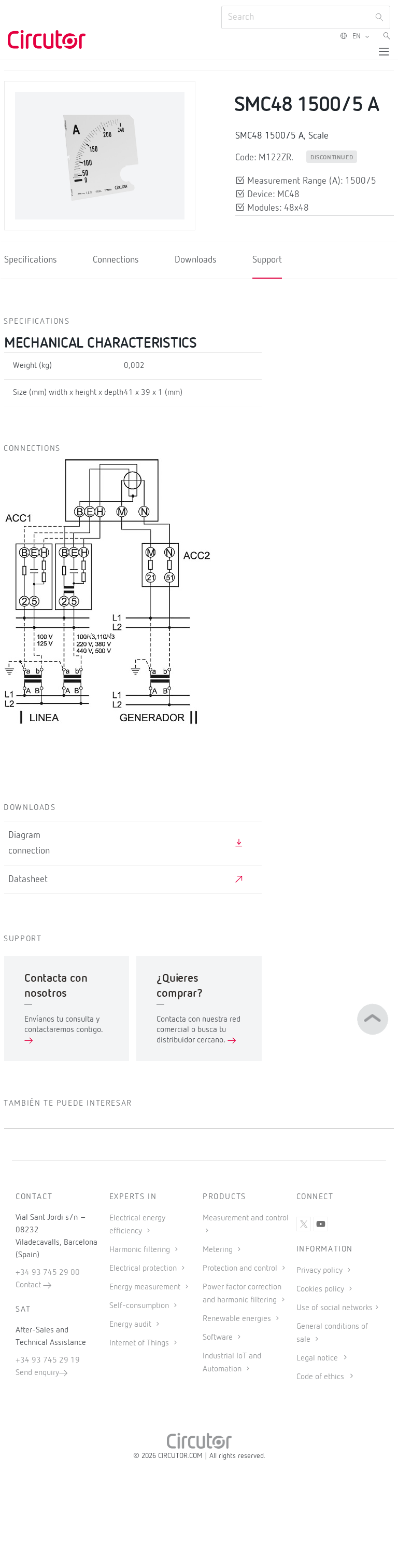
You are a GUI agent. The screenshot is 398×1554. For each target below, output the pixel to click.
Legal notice (317, 1358)
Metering (219, 1250)
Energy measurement (145, 1287)
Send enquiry (37, 1373)
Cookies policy (321, 1289)
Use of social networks (334, 1308)
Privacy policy (320, 1271)
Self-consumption (140, 1306)
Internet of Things (140, 1343)
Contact (29, 1285)
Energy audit (131, 1325)
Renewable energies (238, 1319)
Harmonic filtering (140, 1250)
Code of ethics (320, 1377)
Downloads (196, 260)
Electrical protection (144, 1268)
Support (267, 260)
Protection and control (241, 1268)
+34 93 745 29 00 (48, 1273)
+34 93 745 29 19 (48, 1360)
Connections (116, 260)
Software (219, 1337)
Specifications (30, 260)
